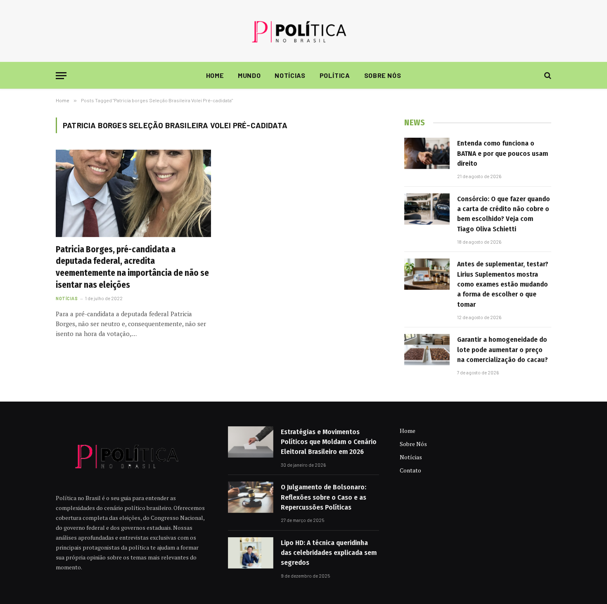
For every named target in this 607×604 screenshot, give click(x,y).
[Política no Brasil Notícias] (303, 31)
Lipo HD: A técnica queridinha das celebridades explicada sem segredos (329, 552)
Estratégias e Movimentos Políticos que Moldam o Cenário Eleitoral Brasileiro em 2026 (329, 442)
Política (335, 75)
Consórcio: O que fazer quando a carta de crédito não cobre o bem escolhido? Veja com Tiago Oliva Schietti (503, 214)
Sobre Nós (382, 75)
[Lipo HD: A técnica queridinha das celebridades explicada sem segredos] (250, 553)
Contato (410, 470)
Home (215, 75)
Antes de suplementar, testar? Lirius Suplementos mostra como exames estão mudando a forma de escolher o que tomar (502, 284)
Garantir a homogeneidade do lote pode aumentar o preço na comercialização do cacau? (502, 349)
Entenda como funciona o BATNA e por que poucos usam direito (502, 153)
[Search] (547, 75)
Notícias (290, 75)
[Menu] (61, 75)
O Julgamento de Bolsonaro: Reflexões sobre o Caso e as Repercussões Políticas (323, 497)
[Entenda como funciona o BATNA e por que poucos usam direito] (427, 153)
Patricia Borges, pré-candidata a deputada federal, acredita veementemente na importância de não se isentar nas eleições (132, 267)
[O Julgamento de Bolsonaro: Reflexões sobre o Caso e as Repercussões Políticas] (250, 497)
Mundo (249, 75)
